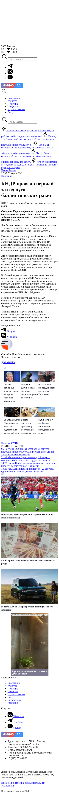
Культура (12, 685)
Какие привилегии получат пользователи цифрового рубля (28, 562)
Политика (6, 176)
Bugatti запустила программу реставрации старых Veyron (28, 426)
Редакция (13, 702)
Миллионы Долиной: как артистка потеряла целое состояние (29, 391)
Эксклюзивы (14, 700)
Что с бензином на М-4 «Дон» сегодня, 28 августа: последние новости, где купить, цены (29, 164)
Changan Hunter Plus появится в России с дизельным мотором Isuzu (12, 426)
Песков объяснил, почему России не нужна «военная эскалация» (11, 392)
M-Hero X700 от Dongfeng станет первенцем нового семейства (27, 608)
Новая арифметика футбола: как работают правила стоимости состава (27, 516)
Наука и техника (16, 694)
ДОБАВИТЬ (8, 362)
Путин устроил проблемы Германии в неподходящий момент (46, 426)
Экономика (14, 683)
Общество (13, 691)
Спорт (11, 697)
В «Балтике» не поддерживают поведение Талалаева (46, 389)
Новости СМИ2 (9, 443)
